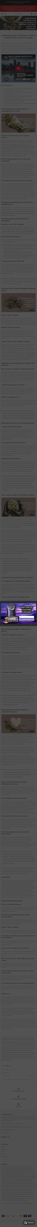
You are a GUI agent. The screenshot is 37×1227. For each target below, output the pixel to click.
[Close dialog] (35, 604)
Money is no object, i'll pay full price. (26, 621)
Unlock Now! (26, 619)
